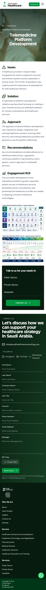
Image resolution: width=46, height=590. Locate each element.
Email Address (8, 427)
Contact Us (34, 4)
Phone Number (8, 416)
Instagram (9, 356)
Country (5, 406)
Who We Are (7, 502)
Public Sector (7, 565)
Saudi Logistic (34, 584)
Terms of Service (15, 478)
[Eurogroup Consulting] (11, 4)
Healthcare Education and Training (15, 554)
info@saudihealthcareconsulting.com (22, 344)
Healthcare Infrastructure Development (17, 534)
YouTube (23, 356)
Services (6, 560)
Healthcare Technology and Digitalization (18, 538)
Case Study (11, 26)
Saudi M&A (43, 584)
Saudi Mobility (39, 584)
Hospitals (5, 573)
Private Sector (7, 569)
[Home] (3, 26)
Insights (5, 515)
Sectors (5, 529)
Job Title (6, 396)
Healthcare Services (10, 550)
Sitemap (5, 523)
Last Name (7, 375)
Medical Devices (8, 546)
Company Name (9, 385)
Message (6, 437)
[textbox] (23, 446)
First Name (7, 365)
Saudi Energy (30, 584)
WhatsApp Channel (37, 356)
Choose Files (12, 462)
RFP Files (5, 457)
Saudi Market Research (19, 584)
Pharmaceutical (8, 542)
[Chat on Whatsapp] (41, 575)
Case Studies (7, 511)
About (4, 507)
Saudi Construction (25, 584)
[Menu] (42, 4)
